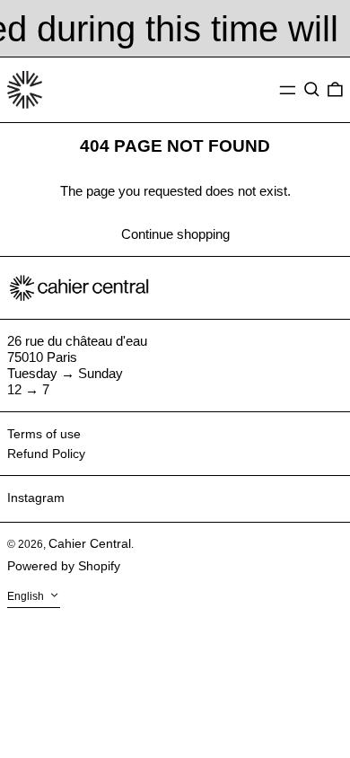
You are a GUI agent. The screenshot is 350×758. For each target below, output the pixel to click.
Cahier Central (89, 543)
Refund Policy (46, 453)
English (27, 597)
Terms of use (44, 434)
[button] (311, 90)
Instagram (36, 497)
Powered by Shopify (63, 566)
